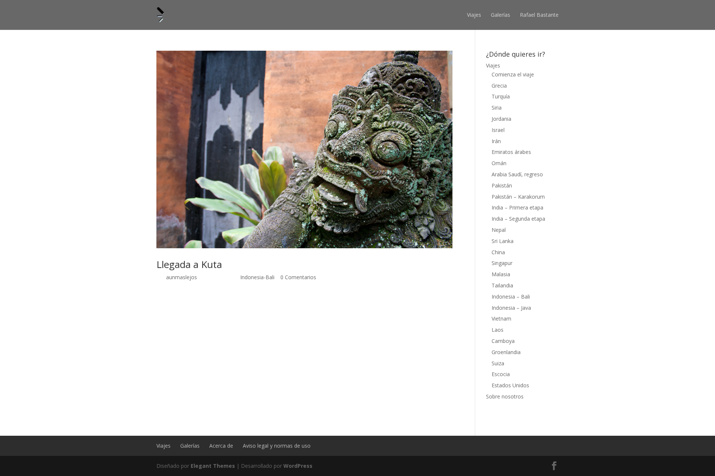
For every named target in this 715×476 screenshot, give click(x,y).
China (498, 252)
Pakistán (502, 185)
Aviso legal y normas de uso (277, 445)
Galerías (500, 14)
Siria (497, 107)
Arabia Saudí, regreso (517, 174)
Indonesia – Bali (511, 296)
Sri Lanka (503, 241)
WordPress (297, 465)
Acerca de (221, 445)
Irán (496, 141)
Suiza (498, 363)
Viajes (474, 14)
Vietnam (501, 318)
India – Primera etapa (517, 207)
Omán (499, 163)
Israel (498, 129)
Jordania (501, 118)
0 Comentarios (298, 277)
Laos (497, 329)
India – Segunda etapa (518, 218)
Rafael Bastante (539, 14)
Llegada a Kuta (189, 264)
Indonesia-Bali (257, 277)
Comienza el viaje (513, 74)
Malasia (501, 274)
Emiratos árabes (511, 151)
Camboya (503, 340)
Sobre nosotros (505, 396)
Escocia (501, 374)
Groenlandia (506, 352)
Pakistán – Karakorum (518, 196)
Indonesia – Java (511, 307)
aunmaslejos (181, 277)
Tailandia (502, 285)
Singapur (502, 263)
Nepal (499, 229)
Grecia (499, 85)
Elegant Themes (213, 465)
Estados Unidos (510, 385)
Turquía (501, 96)
